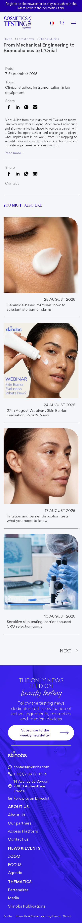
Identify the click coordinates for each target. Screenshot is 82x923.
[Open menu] (73, 22)
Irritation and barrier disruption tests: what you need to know (38, 518)
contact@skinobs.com (31, 767)
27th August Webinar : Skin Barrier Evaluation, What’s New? (36, 412)
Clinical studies (18, 87)
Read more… (14, 153)
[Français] (52, 23)
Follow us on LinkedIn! (31, 798)
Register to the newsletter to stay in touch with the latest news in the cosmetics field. (41, 6)
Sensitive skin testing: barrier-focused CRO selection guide (39, 624)
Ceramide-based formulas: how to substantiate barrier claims (36, 307)
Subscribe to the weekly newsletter (35, 732)
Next (65, 650)
